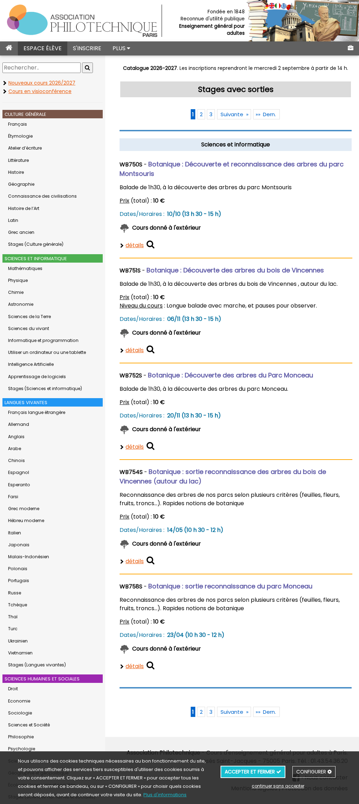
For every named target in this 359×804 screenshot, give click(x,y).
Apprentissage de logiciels (37, 377)
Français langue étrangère (36, 412)
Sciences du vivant (28, 328)
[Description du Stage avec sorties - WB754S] (150, 560)
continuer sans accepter (278, 786)
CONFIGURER (311, 771)
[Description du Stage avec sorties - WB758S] (150, 665)
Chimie (15, 292)
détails (135, 245)
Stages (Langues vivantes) (37, 665)
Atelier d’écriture (25, 148)
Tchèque (17, 605)
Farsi (13, 497)
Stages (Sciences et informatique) (45, 388)
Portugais (18, 581)
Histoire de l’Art (23, 208)
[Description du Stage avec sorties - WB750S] (150, 244)
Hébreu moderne (26, 520)
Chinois (16, 460)
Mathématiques (25, 268)
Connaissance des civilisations (42, 196)
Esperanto (19, 485)
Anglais (16, 437)
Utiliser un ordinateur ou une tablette (47, 352)
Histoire (16, 172)
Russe (14, 593)
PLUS (120, 48)
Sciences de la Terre (29, 316)
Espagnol (18, 472)
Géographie (21, 184)
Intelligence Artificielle (31, 364)
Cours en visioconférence (40, 91)
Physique (18, 280)
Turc (13, 629)
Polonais (17, 569)
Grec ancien (21, 232)
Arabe (14, 449)
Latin (13, 220)
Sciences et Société (29, 725)
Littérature (18, 160)
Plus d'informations (165, 794)
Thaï (13, 617)
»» (266, 712)
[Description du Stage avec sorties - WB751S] (150, 349)
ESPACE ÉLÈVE (42, 48)
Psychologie (21, 749)
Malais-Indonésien (28, 557)
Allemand (18, 424)
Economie (19, 701)
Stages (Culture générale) (35, 244)
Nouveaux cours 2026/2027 (41, 82)
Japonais (18, 545)
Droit (13, 689)
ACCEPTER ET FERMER (250, 771)
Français (17, 124)
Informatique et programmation (43, 340)
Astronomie (20, 304)
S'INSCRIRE (87, 48)
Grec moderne (23, 509)
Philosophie (21, 737)
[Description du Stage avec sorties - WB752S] (150, 446)
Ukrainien (18, 641)
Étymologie (20, 136)
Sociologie (20, 713)
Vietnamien (20, 653)
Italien (14, 533)
